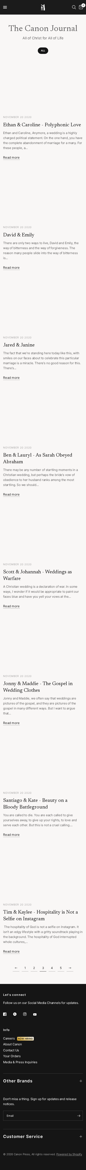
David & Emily (18, 235)
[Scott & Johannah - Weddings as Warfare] (43, 532)
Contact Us (11, 1050)
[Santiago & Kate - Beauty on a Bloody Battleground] (43, 761)
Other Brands (18, 1080)
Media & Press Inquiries (20, 1062)
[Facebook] (7, 1014)
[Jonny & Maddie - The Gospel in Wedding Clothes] (43, 644)
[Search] (74, 7)
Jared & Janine (19, 345)
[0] (80, 7)
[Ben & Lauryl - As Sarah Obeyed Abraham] (43, 416)
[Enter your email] (79, 1116)
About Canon (12, 1044)
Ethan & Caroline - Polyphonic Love (42, 125)
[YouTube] (37, 1014)
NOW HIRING (25, 1038)
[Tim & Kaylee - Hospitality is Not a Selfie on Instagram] (43, 873)
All (43, 50)
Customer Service (23, 1136)
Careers (10, 1038)
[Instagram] (27, 1014)
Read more (11, 157)
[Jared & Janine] (43, 305)
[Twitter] (17, 1014)
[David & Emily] (43, 195)
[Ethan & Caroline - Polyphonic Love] (43, 85)
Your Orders (12, 1056)
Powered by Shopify (69, 1154)
